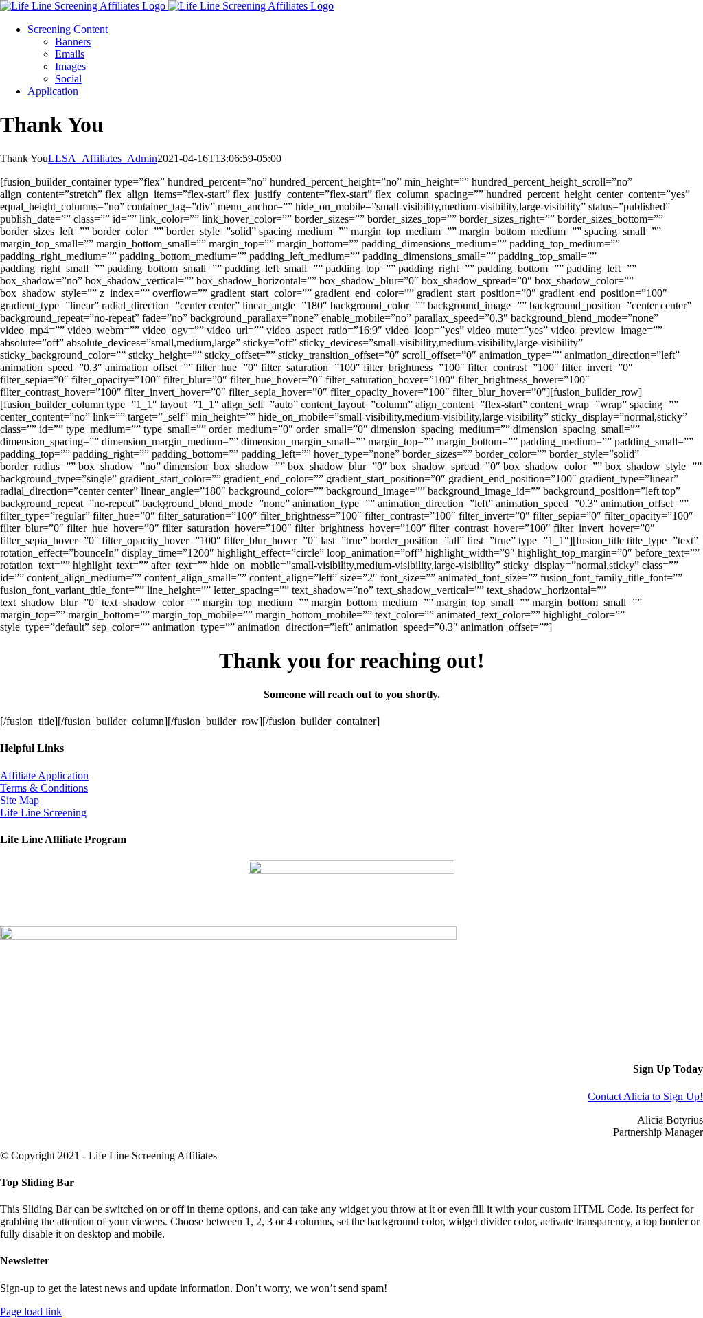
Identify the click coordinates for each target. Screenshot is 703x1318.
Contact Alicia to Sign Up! (645, 1096)
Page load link (31, 1311)
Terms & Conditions (44, 788)
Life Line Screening (43, 812)
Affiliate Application (44, 775)
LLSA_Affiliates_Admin (102, 158)
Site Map (19, 800)
